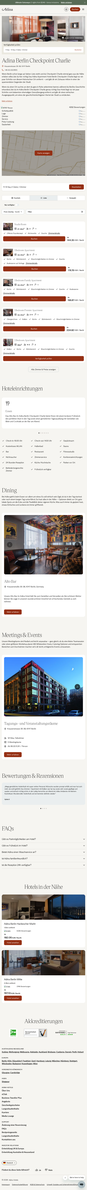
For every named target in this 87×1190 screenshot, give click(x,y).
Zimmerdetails (54, 233)
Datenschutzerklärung (20, 1184)
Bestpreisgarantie (9, 1132)
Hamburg (40, 1061)
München (56, 1061)
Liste (45, 198)
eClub (4, 1094)
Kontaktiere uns (8, 1139)
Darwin (68, 1052)
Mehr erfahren (7, 101)
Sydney (5, 1052)
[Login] (66, 9)
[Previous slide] (9, 544)
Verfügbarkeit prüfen (43, 358)
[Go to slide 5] (46, 433)
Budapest (16, 1063)
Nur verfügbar (9, 205)
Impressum (6, 1184)
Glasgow (5, 1072)
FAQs (4, 1128)
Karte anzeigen (43, 153)
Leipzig (48, 1061)
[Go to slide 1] (39, 433)
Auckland (43, 1052)
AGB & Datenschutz (37, 1184)
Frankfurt (27, 1061)
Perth (74, 1052)
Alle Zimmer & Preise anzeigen (43, 369)
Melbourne (24, 1052)
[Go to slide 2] (41, 433)
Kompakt (72, 198)
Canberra (60, 1052)
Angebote (6, 1101)
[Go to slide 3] (43, 433)
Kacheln (17, 198)
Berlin (4, 1061)
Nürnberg (65, 1061)
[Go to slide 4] (44, 433)
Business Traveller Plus (12, 1098)
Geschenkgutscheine (11, 1105)
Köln (10, 1061)
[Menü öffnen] (83, 9)
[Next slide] (77, 544)
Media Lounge (8, 1116)
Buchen (75, 9)
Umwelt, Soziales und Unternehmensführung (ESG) (65, 1184)
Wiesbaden (7, 1063)
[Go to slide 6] (48, 433)
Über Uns (6, 1090)
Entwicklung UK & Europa (13, 1148)
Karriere (5, 1112)
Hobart (80, 1052)
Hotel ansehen (13, 942)
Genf (33, 1061)
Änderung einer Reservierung (14, 1125)
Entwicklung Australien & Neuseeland (18, 1152)
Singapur (5, 1081)
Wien (35, 1063)
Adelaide (34, 1052)
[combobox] (3, 1162)
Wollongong (14, 1052)
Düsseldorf (17, 1061)
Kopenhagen (27, 1063)
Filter (30, 212)
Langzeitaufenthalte (10, 1109)
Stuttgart (73, 1061)
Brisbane (51, 1052)
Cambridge (15, 1072)
